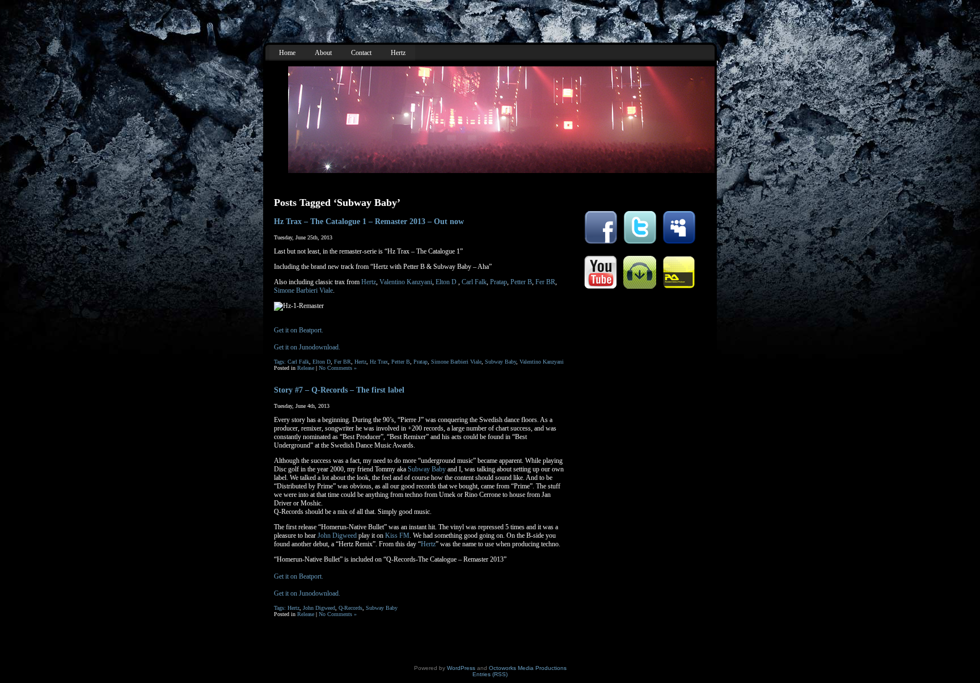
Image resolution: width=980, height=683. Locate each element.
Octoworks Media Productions (528, 668)
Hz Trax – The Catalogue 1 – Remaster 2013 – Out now (369, 221)
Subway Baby (500, 362)
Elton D (446, 282)
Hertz (368, 282)
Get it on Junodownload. (307, 347)
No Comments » (338, 368)
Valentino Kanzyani (405, 282)
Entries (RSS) (490, 674)
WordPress (461, 668)
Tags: (281, 362)
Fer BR (545, 282)
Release (305, 368)
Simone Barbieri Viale (303, 290)
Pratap (498, 282)
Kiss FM (397, 535)
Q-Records (350, 608)
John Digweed (337, 535)
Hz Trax (379, 362)
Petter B (521, 282)
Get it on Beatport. (298, 330)
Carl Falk (474, 282)
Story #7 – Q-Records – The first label (339, 389)
